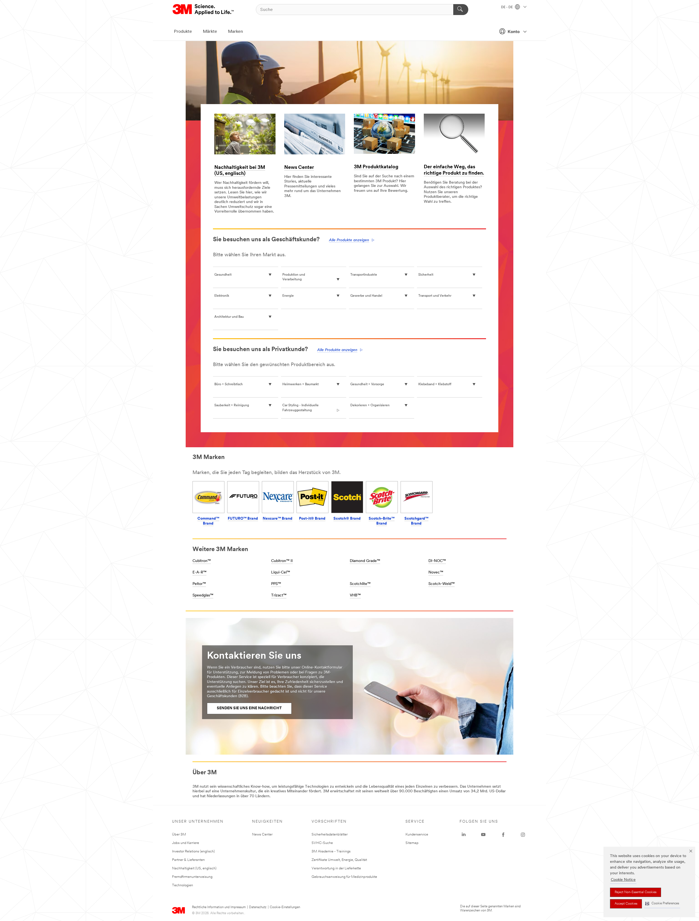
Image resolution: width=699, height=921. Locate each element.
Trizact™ (278, 595)
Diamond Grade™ (365, 561)
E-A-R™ (199, 572)
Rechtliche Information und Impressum (219, 907)
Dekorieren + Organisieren (370, 405)
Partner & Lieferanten (188, 860)
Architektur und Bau (229, 317)
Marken (235, 32)
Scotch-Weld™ (441, 584)
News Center (299, 167)
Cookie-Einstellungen (285, 907)
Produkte (183, 32)
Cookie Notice (623, 880)
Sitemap (412, 843)
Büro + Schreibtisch (228, 384)
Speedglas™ (202, 595)
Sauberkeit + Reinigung (231, 405)
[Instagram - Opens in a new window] (523, 835)
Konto (514, 32)
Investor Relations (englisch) (193, 851)
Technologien (182, 885)
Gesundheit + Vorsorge (367, 384)
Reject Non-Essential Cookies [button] (635, 892)
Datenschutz (257, 907)
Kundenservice (416, 834)
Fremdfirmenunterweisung (192, 877)
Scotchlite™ (360, 584)
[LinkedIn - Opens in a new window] (464, 835)
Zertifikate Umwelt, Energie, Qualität (339, 860)
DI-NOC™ (437, 561)
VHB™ (355, 595)
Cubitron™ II (282, 561)
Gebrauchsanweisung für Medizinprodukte (344, 877)
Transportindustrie (363, 274)
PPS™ (276, 584)
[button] (662, 903)
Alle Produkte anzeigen (349, 240)
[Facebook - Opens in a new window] (503, 835)
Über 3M (179, 834)
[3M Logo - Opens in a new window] (204, 9)
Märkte (210, 32)
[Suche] (460, 9)
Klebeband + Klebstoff (434, 384)
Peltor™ (199, 584)
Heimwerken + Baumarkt (300, 384)
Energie (288, 296)
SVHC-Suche (322, 843)
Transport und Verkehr (434, 296)
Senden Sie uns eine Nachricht (249, 708)
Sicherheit (425, 274)
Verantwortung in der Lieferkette (336, 868)
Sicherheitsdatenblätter (330, 834)
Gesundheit (223, 274)
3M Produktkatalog (376, 167)
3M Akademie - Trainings (331, 851)
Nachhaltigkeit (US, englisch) (194, 868)
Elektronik (221, 296)
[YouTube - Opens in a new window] (483, 835)
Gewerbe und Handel (366, 296)
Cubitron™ (201, 561)
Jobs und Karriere (185, 843)
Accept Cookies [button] (626, 903)
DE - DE (507, 7)
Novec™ (435, 572)
